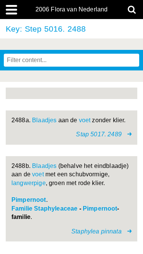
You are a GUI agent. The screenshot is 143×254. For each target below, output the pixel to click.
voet (85, 120)
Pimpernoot (28, 199)
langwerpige (28, 183)
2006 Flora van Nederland (71, 9)
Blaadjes (44, 120)
